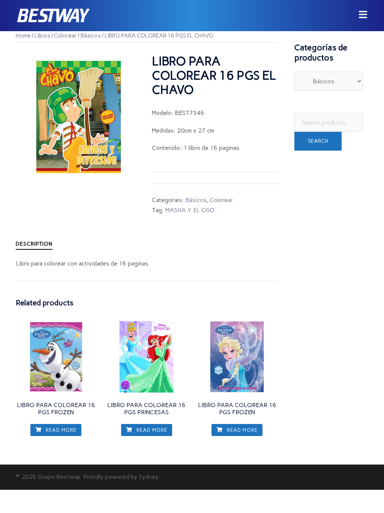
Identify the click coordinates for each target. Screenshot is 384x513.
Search (318, 141)
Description (34, 244)
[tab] (34, 244)
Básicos (91, 35)
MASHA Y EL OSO (189, 210)
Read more (60, 430)
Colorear (65, 35)
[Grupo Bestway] (53, 15)
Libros (42, 35)
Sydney (149, 476)
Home (23, 35)
